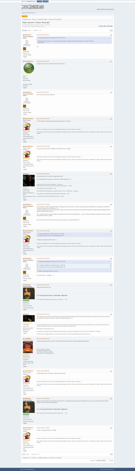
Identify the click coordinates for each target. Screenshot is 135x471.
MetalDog (27, 285)
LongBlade (27, 338)
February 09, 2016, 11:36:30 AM (43, 258)
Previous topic (102, 26)
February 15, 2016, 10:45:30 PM (43, 398)
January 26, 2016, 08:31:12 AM (43, 61)
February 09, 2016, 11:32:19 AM (43, 230)
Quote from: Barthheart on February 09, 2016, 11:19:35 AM (51, 233)
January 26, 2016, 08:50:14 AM (43, 92)
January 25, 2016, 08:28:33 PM (43, 34)
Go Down (24, 30)
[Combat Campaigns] (23, 82)
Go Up (23, 454)
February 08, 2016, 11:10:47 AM (43, 146)
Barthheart (27, 35)
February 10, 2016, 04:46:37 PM (43, 338)
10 (40, 30)
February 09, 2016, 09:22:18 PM (43, 314)
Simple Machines (31, 469)
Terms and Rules (106, 469)
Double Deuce (28, 61)
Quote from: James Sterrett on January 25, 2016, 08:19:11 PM (52, 37)
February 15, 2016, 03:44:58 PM (43, 370)
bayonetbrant (28, 118)
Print (111, 30)
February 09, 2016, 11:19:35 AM (43, 204)
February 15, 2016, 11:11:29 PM (43, 427)
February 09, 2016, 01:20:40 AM (43, 173)
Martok (26, 174)
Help (101, 469)
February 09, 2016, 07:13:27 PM (43, 284)
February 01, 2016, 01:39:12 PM (43, 118)
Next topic (110, 26)
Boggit (26, 314)
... (39, 30)
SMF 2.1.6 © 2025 (24, 469)
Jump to (92, 460)
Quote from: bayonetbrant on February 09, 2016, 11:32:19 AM (52, 261)
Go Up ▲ (112, 469)
